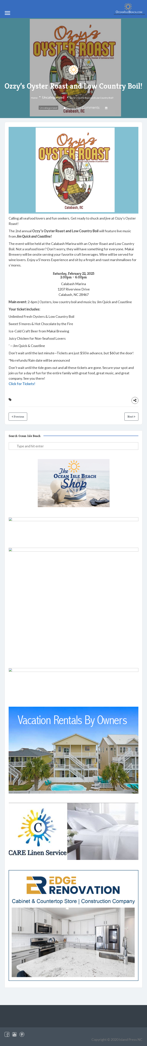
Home (34, 97)
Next (130, 416)
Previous (18, 416)
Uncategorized (53, 97)
